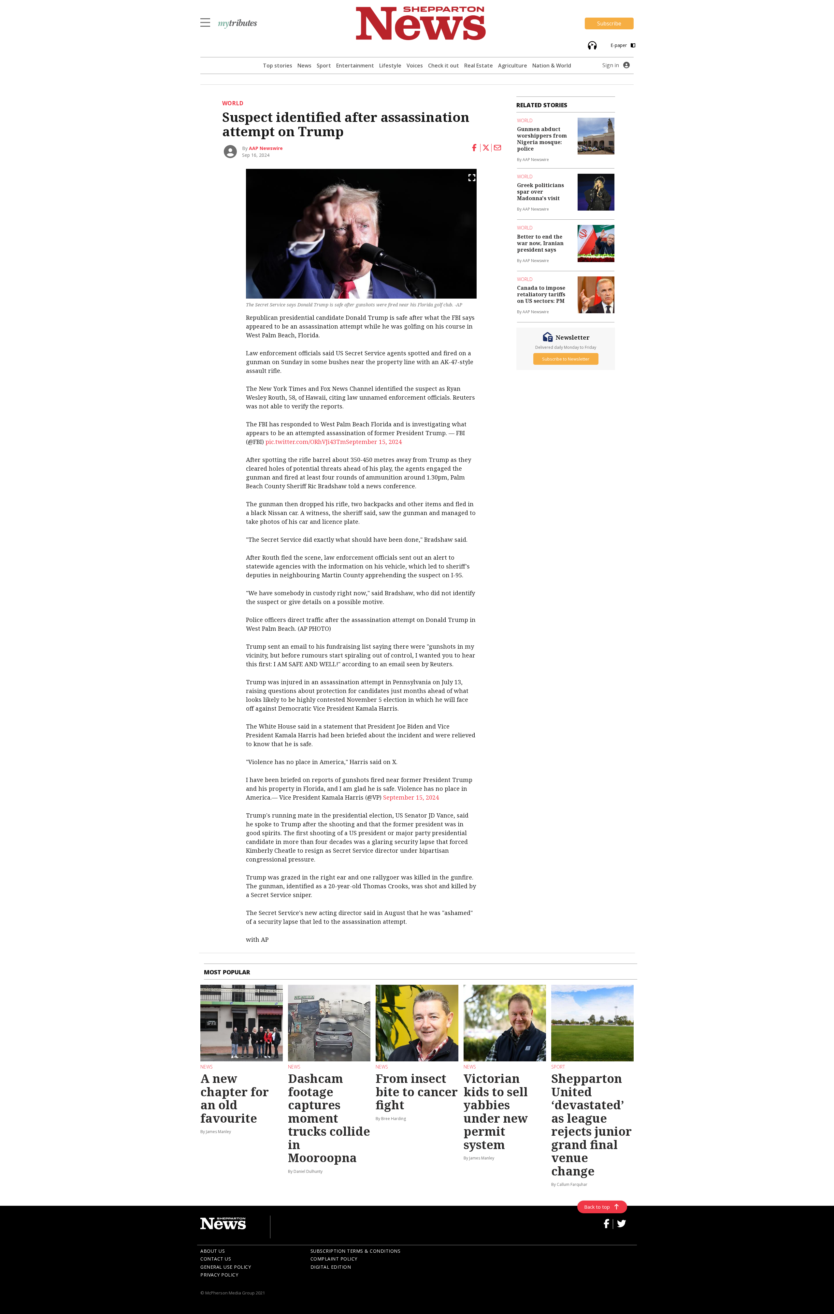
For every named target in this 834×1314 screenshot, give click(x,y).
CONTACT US (215, 1259)
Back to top (597, 1206)
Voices (415, 65)
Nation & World (551, 65)
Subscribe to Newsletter (565, 359)
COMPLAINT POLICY (333, 1259)
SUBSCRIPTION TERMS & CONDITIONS (355, 1251)
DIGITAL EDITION (330, 1267)
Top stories (277, 65)
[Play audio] (591, 45)
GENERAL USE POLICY (225, 1267)
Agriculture (512, 65)
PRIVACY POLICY (219, 1275)
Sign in (610, 65)
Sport (324, 65)
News (304, 65)
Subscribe (609, 23)
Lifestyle (390, 65)
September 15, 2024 (374, 442)
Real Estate (478, 65)
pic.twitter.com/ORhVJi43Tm (306, 442)
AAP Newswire (266, 148)
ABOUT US (212, 1251)
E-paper (619, 45)
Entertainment (355, 65)
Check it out (443, 65)
